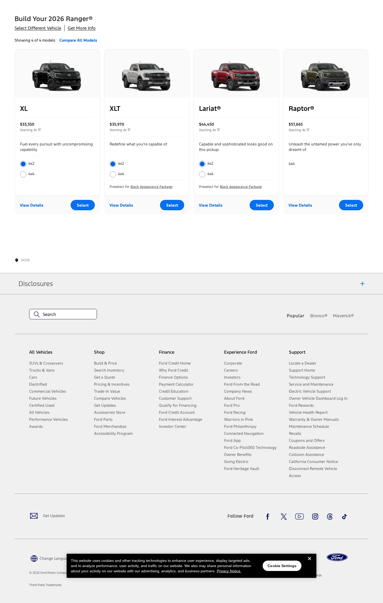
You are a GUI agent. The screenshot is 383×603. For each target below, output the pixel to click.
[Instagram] (315, 516)
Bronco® (319, 316)
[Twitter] (284, 516)
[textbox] (63, 314)
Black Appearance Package (151, 187)
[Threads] (330, 516)
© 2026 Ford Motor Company (49, 573)
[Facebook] (269, 516)
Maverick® (343, 316)
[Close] (309, 562)
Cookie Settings (282, 566)
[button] (50, 558)
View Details (32, 205)
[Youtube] (299, 516)
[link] (45, 585)
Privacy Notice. (229, 571)
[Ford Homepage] (337, 557)
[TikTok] (344, 516)
